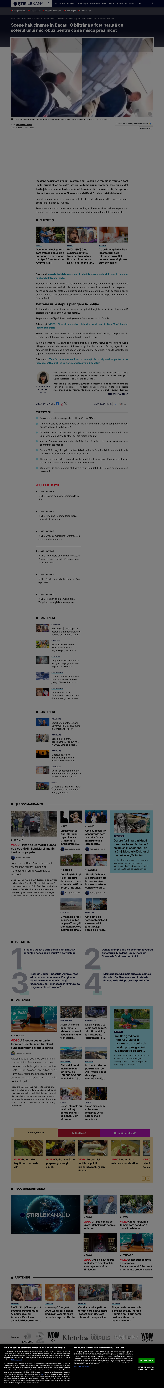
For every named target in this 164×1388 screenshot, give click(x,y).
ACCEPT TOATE (146, 1360)
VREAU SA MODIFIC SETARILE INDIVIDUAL (145, 1368)
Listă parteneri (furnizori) (82, 1366)
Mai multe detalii (16, 1360)
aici (42, 1374)
